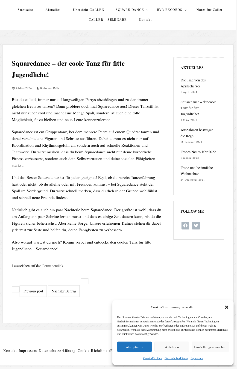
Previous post (33, 291)
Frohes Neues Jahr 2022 (198, 151)
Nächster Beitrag (64, 291)
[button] (226, 307)
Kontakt (145, 19)
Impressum (197, 358)
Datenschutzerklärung (176, 358)
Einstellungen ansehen (210, 347)
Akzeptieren (134, 347)
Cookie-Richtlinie (152, 358)
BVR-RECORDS (169, 9)
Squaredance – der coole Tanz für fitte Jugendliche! (198, 107)
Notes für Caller (209, 9)
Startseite (25, 9)
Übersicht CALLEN (88, 9)
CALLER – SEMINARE (108, 19)
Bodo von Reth (49, 88)
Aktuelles (53, 9)
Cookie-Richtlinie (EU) (97, 350)
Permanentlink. (53, 265)
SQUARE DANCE (130, 9)
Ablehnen (172, 347)
